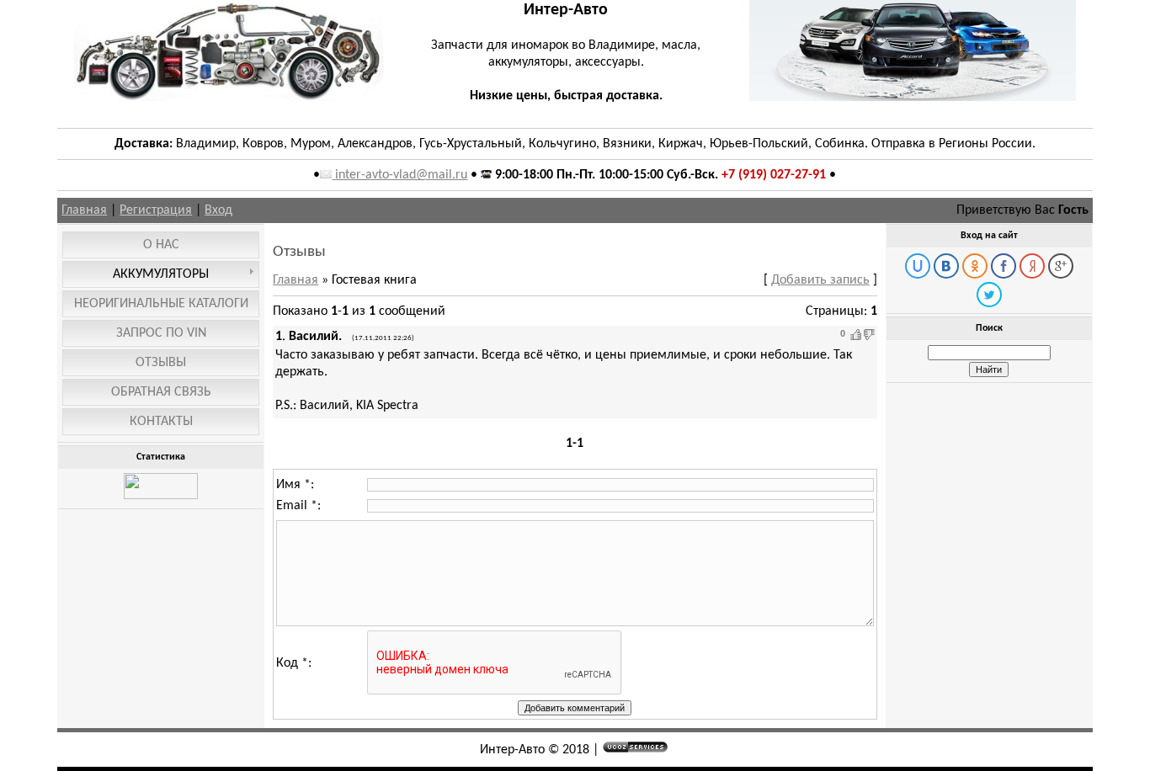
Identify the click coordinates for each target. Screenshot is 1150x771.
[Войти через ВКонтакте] (946, 266)
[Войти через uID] (917, 266)
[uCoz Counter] (161, 495)
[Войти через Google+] (1060, 266)
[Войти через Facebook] (1003, 266)
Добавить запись (820, 280)
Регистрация (156, 210)
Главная (84, 210)
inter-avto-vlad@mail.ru (401, 175)
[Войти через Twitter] (989, 294)
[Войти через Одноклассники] (975, 266)
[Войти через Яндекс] (1032, 266)
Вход (218, 210)
